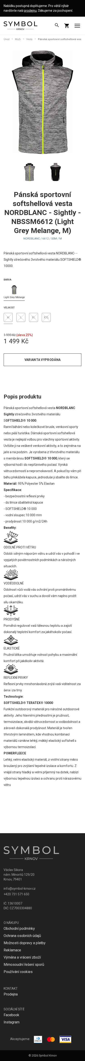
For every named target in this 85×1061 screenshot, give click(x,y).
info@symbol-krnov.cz (20, 888)
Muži (18, 39)
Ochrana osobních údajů (22, 936)
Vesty (29, 39)
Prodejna (11, 994)
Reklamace (12, 950)
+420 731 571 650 (16, 894)
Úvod (7, 39)
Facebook (11, 1015)
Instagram (11, 1022)
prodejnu (30, 10)
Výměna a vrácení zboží (22, 957)
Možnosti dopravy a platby (25, 943)
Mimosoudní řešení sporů (24, 964)
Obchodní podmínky (19, 928)
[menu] (77, 26)
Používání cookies (18, 972)
